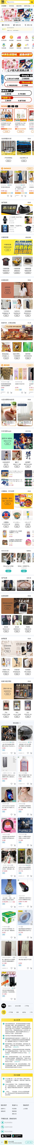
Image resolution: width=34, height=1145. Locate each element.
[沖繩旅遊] (9, 84)
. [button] (7, 335)
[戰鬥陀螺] (25, 99)
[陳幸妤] (9, 99)
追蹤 (8, 571)
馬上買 (29, 323)
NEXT (33, 152)
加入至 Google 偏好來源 (31, 13)
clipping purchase (11, 196)
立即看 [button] (7, 250)
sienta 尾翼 (18, 1006)
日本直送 (11, 6)
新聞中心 (3, 1108)
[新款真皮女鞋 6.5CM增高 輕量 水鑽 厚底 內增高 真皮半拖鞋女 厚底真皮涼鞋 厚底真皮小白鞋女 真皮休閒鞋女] (6, 557)
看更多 (29, 138)
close (2, 1142)
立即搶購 (6, 131)
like (8, 196)
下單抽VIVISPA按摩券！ (13, 29)
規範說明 (16, 1047)
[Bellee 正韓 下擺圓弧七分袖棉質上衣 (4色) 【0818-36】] (28, 560)
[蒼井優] (9, 92)
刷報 (3, 1006)
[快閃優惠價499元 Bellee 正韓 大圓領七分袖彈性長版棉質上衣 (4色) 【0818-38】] (28, 555)
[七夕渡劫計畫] (17, 15)
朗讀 (31, 9)
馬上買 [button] (6, 358)
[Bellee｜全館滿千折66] (24, 562)
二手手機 (10, 1012)
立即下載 (29, 1142)
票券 (17, 1012)
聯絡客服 (14, 1111)
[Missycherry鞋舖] (8, 562)
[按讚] (14, 418)
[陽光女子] (9, 77)
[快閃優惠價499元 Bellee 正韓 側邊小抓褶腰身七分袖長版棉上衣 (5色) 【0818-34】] (21, 557)
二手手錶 (26, 1006)
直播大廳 (29, 578)
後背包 (24, 1012)
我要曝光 (30, 106)
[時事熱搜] (9, 61)
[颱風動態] (25, 77)
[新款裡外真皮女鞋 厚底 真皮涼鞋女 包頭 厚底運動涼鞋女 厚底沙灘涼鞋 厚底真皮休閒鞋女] (13, 560)
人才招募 (25, 1108)
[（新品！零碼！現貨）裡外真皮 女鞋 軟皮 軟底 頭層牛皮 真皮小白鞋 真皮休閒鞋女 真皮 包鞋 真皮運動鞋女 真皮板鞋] (13, 555)
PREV (1, 152)
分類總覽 (3, 6)
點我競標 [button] (6, 272)
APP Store (6, 1136)
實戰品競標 (28, 237)
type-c (9, 1006)
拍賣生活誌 (27, 6)
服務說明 (3, 1111)
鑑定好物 (19, 6)
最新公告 (14, 1114)
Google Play (17, 1136)
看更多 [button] (7, 292)
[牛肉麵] (25, 84)
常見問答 (14, 1108)
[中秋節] (25, 92)
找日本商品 (28, 431)
